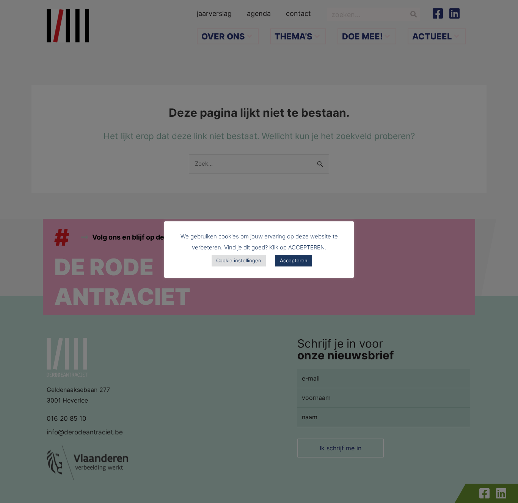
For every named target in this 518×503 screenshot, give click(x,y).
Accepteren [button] (294, 260)
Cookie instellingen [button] (238, 260)
